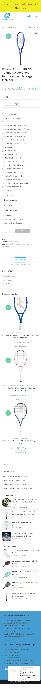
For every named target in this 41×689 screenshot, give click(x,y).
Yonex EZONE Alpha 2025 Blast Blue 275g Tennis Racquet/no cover (20, 336)
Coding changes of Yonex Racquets (13, 480)
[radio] (8, 103)
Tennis (15, 438)
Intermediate (11, 385)
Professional (20, 385)
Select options (20, 347)
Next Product (31, 27)
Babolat (4, 385)
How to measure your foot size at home (15, 484)
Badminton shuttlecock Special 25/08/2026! (16, 476)
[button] (36, 33)
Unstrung (26, 244)
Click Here (20, 8)
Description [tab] (20, 260)
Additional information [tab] (20, 265)
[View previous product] (3, 27)
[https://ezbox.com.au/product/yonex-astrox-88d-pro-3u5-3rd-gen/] (24, 673)
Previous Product (11, 27)
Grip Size (6, 97)
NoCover (19, 244)
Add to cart (22, 231)
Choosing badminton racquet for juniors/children (18, 488)
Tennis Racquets (14, 241)
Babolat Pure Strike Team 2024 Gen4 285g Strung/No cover (20, 389)
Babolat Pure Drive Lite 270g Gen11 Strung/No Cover (20, 442)
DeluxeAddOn (11, 244)
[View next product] (37, 27)
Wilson (9, 247)
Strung (26, 385)
